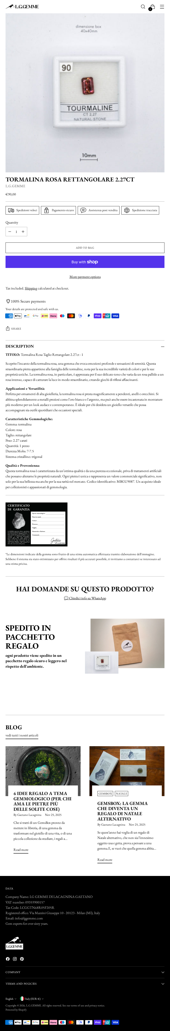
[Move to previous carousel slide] (150, 700)
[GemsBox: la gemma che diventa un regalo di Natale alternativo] (126, 771)
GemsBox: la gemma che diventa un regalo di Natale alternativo (122, 811)
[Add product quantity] (23, 231)
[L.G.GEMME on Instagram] (15, 960)
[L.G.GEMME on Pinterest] (22, 960)
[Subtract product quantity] (10, 231)
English (9, 999)
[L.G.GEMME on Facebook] (8, 960)
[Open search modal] (143, 6)
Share (16, 329)
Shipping (31, 288)
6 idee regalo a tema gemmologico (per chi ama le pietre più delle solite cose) (42, 801)
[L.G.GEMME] (22, 7)
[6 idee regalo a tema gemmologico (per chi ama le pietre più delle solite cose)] (43, 771)
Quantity (12, 222)
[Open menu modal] (162, 6)
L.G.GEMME (15, 186)
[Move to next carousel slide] (160, 699)
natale (121, 793)
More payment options (85, 276)
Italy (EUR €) (33, 999)
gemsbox (105, 793)
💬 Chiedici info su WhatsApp (85, 598)
